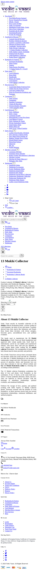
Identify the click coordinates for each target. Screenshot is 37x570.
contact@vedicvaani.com (11, 468)
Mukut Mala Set (14, 126)
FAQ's (7, 487)
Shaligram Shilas (14, 165)
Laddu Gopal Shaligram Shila (18, 182)
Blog (6, 514)
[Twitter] (7, 188)
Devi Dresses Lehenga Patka (18, 134)
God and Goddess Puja (16, 90)
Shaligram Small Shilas (16, 171)
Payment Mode (10, 483)
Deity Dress (9, 131)
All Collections (6, 246)
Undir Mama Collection (16, 82)
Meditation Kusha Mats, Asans (19, 27)
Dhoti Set (12, 144)
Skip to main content (7, 2)
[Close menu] (3, 4)
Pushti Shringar (14, 147)
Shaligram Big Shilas (16, 172)
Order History (9, 525)
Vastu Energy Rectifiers (16, 67)
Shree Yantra (13, 63)
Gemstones (8, 96)
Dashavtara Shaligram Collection (19, 176)
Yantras (11, 65)
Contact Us (8, 531)
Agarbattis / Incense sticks (17, 46)
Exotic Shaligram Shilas (17, 169)
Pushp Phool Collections (17, 57)
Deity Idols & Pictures (12, 506)
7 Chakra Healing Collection (18, 50)
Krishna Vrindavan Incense (18, 41)
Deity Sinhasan (14, 112)
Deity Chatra (13, 114)
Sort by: (3, 304)
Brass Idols (12, 75)
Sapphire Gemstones (15, 102)
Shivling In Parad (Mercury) (18, 159)
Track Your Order (10, 529)
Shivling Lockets (14, 157)
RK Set (11, 145)
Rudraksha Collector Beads (16, 274)
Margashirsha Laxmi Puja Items (19, 117)
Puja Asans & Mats (15, 23)
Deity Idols (8, 71)
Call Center (15, 201)
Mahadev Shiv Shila (15, 161)
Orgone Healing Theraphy (17, 106)
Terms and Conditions (12, 485)
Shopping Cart (9, 527)
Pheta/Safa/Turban (15, 142)
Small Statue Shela (15, 125)
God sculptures (14, 73)
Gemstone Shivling (15, 152)
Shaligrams (8, 163)
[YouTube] (6, 556)
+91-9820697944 (6, 465)
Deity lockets (13, 98)
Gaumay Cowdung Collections (19, 42)
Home (10, 267)
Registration (9, 523)
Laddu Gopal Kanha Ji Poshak (19, 133)
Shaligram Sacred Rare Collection (20, 174)
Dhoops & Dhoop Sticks (17, 44)
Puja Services (9, 85)
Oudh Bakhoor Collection (17, 55)
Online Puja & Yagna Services (19, 88)
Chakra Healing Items (16, 107)
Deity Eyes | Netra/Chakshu (18, 128)
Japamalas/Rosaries (15, 33)
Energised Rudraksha (16, 61)
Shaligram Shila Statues (16, 180)
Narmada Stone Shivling (17, 153)
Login (7, 522)
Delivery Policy (10, 489)
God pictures (13, 80)
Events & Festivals (15, 34)
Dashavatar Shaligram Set (17, 178)
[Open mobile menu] (3, 252)
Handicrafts (13, 77)
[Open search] (3, 222)
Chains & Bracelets (15, 104)
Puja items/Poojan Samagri (17, 18)
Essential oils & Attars (16, 31)
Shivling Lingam (10, 150)
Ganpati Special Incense (17, 39)
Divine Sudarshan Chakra (17, 123)
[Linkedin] (7, 194)
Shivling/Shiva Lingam (12, 510)
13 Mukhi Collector (11, 279)
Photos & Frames (14, 79)
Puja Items (8, 16)
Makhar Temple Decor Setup (18, 138)
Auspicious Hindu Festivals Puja (19, 87)
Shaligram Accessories (16, 167)
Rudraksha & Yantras (12, 59)
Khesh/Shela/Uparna (16, 140)
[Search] (25, 219)
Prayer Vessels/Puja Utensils (18, 20)
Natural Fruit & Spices (16, 53)
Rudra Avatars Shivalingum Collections (22, 155)
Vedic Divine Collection (17, 48)
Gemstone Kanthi (14, 115)
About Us (8, 482)
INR (6, 205)
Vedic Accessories (15, 25)
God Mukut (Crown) (16, 119)
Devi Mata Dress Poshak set (18, 136)
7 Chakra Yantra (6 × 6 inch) (18, 69)
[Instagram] (7, 192)
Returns (7, 491)
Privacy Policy (9, 493)
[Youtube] (7, 190)
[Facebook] (7, 185)
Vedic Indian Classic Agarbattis (19, 52)
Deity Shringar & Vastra (17, 121)
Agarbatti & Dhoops (11, 37)
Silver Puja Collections (16, 29)
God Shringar (9, 110)
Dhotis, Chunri (14, 22)
